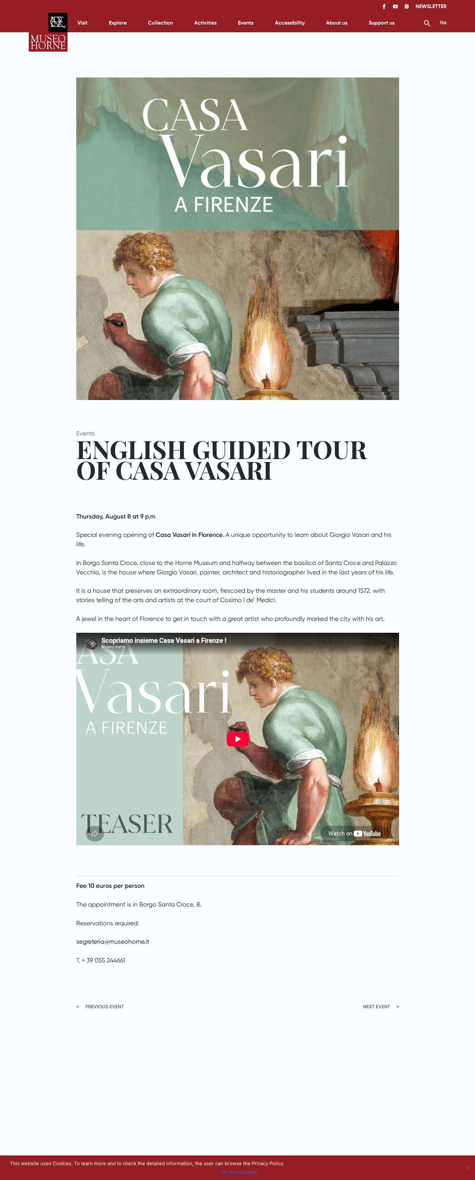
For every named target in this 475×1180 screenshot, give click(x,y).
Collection (160, 23)
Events (245, 23)
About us (336, 23)
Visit (83, 23)
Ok (224, 1172)
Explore (118, 23)
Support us (382, 23)
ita (443, 22)
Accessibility (290, 23)
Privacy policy (243, 1172)
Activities (205, 23)
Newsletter (431, 6)
